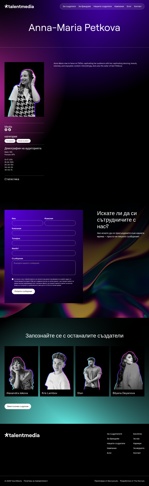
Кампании (119, 6)
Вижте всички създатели (17, 406)
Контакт (138, 6)
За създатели (69, 6)
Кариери (137, 443)
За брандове (84, 6)
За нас (136, 439)
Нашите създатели (103, 6)
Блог (129, 6)
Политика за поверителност (36, 481)
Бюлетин (137, 434)
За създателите (114, 434)
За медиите (138, 448)
